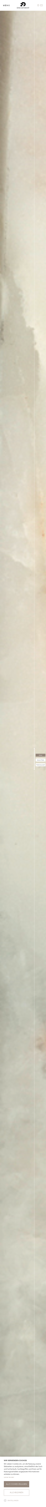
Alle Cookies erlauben (16, 1484)
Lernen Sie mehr (9, 1477)
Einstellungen (13, 1500)
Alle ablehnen (16, 1492)
